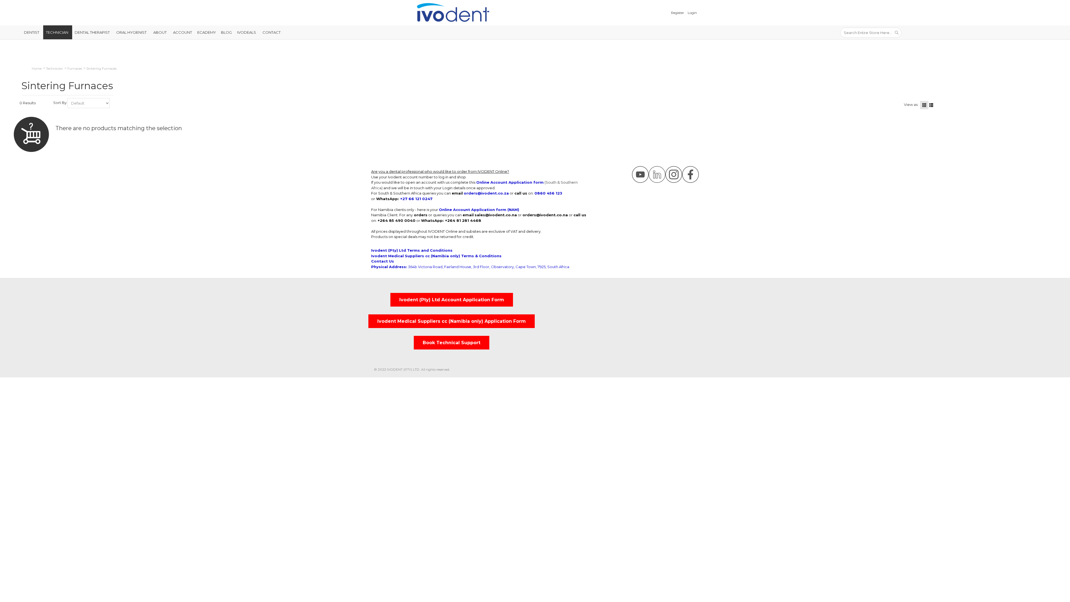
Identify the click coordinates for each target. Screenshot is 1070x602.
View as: (911, 104)
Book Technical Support (451, 342)
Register (677, 13)
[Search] (896, 33)
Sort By (60, 102)
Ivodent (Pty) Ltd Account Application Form (451, 299)
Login (692, 13)
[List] (931, 105)
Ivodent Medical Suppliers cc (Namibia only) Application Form (451, 321)
